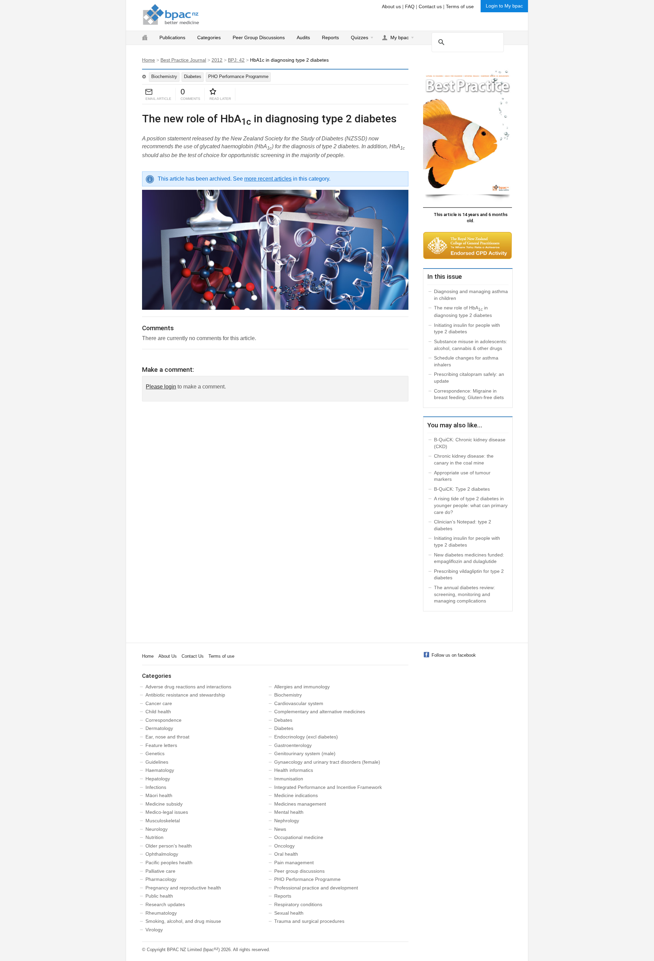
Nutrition (154, 837)
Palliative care (160, 871)
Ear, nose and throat (167, 736)
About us (391, 6)
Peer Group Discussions (259, 37)
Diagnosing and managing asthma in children (471, 295)
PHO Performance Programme (238, 76)
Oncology (284, 846)
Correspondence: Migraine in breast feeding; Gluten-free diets (469, 394)
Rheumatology (161, 913)
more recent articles (268, 179)
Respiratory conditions (298, 904)
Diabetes (192, 76)
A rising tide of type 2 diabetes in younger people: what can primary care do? (471, 505)
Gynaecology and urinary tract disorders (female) (327, 762)
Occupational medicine (298, 837)
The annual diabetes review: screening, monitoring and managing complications (464, 594)
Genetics (155, 753)
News (280, 829)
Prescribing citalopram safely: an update (469, 377)
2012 (217, 60)
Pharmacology (160, 879)
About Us (167, 656)
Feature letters (161, 745)
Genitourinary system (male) (305, 753)
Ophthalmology (161, 854)
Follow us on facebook (454, 655)
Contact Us (193, 656)
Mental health (288, 812)
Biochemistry (164, 76)
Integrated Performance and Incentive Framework (328, 787)
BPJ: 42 (236, 60)
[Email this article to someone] (148, 92)
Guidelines (156, 762)
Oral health (286, 854)
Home (148, 60)
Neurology (156, 829)
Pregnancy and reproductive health (183, 887)
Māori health (158, 795)
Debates (283, 720)
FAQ (410, 6)
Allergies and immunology (302, 686)
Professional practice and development (316, 887)
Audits (303, 37)
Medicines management (300, 804)
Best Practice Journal (183, 60)
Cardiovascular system (298, 703)
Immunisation (288, 778)
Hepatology (157, 778)
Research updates (165, 904)
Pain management (294, 862)
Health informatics (293, 770)
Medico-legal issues (166, 812)
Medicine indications (296, 795)
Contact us (430, 6)
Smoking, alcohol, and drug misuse (183, 921)
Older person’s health (168, 846)
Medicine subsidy (164, 804)
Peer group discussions (299, 871)
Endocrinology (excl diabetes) (306, 736)
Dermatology (159, 728)
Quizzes (359, 37)
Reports (330, 37)
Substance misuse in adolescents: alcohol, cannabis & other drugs (470, 345)
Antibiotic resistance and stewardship (185, 695)
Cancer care (158, 703)
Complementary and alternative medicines (319, 711)
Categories (209, 37)
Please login (161, 387)
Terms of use (460, 6)
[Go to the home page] (171, 14)
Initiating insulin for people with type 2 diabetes (467, 328)
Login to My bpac (504, 6)
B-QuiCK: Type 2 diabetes (462, 489)
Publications (172, 37)
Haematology (159, 770)
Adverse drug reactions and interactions (188, 686)
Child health (158, 711)
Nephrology (286, 820)
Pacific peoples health (168, 862)
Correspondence (163, 720)
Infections (155, 787)
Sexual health (288, 913)
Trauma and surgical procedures (309, 921)
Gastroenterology (293, 745)
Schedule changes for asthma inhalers (466, 361)
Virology (154, 929)
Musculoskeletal (162, 820)
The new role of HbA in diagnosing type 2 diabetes (463, 311)
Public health (159, 896)
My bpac (399, 37)
